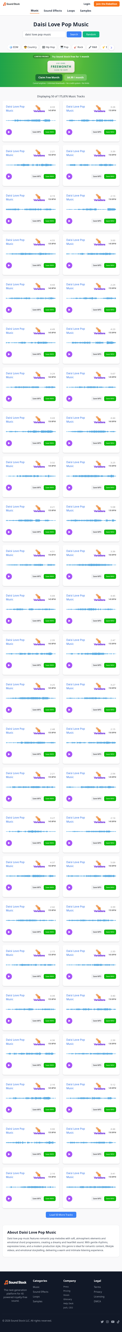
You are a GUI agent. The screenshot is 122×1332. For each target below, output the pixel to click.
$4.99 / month (75, 77)
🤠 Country (30, 47)
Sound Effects (53, 10)
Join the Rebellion (106, 4)
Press (66, 1286)
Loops (71, 10)
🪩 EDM (13, 47)
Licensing (99, 1296)
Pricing (66, 1290)
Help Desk (68, 1303)
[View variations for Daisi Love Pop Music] (39, 108)
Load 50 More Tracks (61, 1214)
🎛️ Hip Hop (48, 47)
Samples (85, 10)
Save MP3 (37, 132)
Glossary (67, 1299)
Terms (97, 1287)
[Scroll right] (111, 47)
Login (87, 4)
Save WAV (50, 132)
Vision (66, 1295)
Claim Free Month (49, 77)
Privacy (98, 1291)
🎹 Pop (64, 47)
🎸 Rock (78, 47)
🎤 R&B (93, 47)
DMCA (97, 1301)
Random (91, 34)
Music (35, 10)
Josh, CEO (68, 1307)
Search (74, 34)
